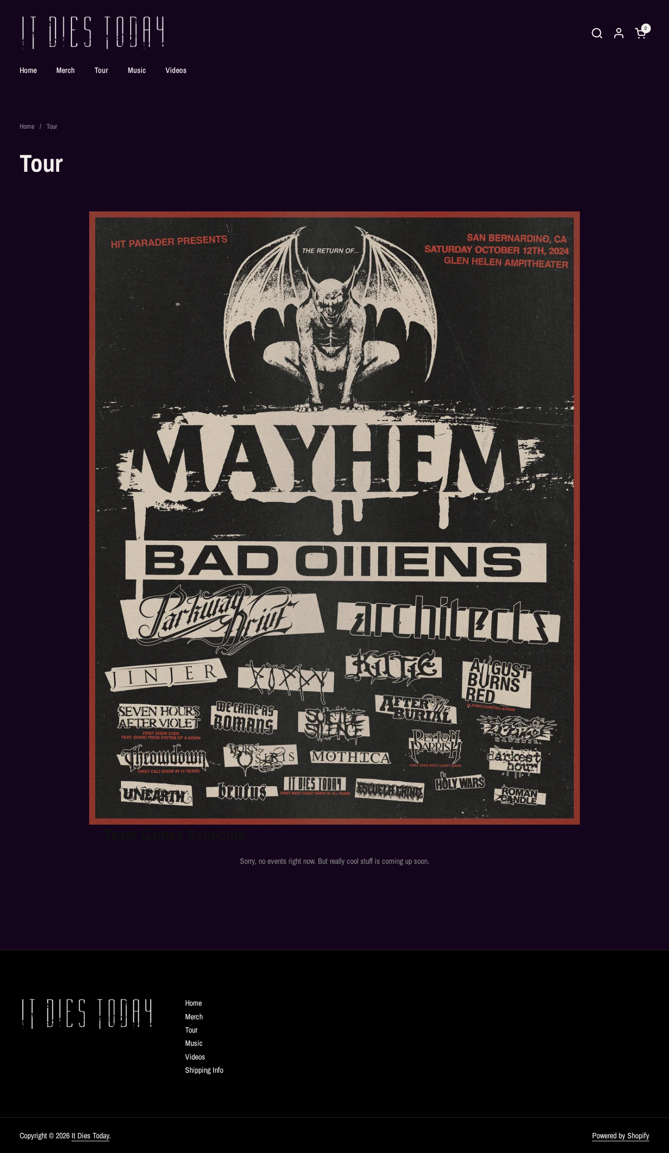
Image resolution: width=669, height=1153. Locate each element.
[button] (597, 33)
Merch (194, 1016)
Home (193, 1002)
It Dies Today (90, 1135)
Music (194, 1043)
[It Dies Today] (93, 33)
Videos (195, 1056)
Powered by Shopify (620, 1135)
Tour (191, 1029)
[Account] (619, 33)
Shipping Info (204, 1069)
